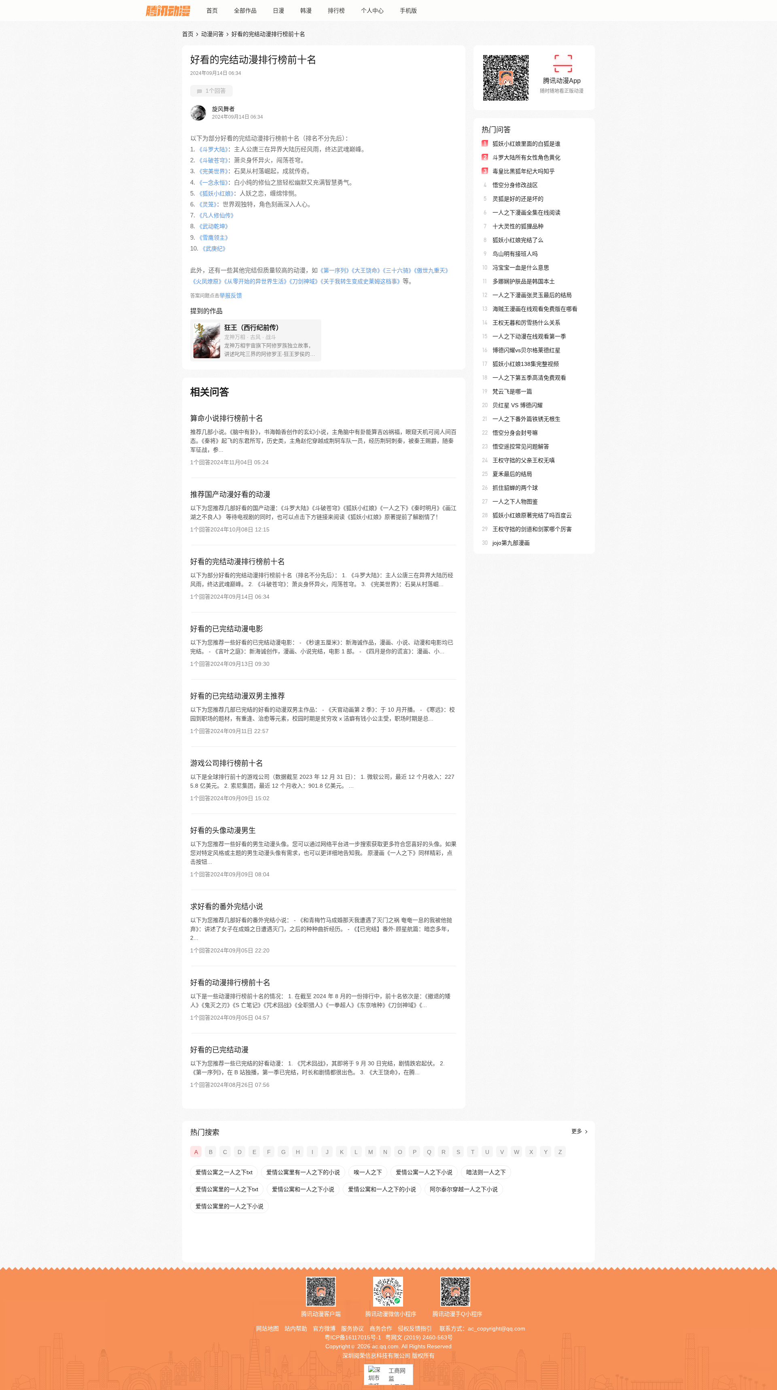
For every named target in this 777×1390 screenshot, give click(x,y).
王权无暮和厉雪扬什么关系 (526, 322)
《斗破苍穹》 (212, 160)
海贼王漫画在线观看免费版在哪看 (535, 309)
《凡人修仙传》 (216, 215)
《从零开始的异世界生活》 (256, 281)
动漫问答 (212, 34)
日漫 (278, 10)
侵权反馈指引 (415, 1328)
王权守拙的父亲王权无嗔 (524, 460)
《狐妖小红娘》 (215, 193)
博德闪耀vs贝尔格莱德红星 (526, 350)
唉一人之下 (368, 1172)
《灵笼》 (207, 204)
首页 (212, 10)
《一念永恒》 (212, 182)
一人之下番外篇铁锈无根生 (526, 419)
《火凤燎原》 (207, 281)
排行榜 (336, 10)
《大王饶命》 (367, 270)
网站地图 (267, 1328)
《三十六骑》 (398, 270)
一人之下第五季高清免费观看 (529, 377)
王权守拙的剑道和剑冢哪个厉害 (532, 529)
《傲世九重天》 (432, 270)
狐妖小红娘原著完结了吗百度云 (532, 515)
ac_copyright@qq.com (496, 1328)
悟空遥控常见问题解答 (521, 446)
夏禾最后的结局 (512, 474)
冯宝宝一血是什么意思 (521, 267)
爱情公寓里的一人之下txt (226, 1189)
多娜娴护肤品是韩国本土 (524, 281)
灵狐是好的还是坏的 (518, 199)
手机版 (408, 10)
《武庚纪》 (214, 248)
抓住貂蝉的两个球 (515, 488)
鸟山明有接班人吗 (515, 254)
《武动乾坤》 (214, 226)
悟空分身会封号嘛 (515, 432)
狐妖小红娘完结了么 (518, 240)
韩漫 (306, 10)
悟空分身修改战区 (515, 185)
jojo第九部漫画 (511, 543)
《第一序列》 (335, 270)
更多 (577, 1131)
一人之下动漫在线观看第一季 (529, 336)
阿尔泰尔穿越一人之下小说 (464, 1189)
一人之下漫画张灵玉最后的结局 (532, 295)
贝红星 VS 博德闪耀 (518, 405)
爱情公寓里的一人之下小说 (229, 1206)
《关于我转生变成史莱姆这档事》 (362, 281)
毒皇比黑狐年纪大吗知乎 (524, 171)
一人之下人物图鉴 (515, 501)
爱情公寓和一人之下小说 (303, 1189)
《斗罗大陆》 (212, 149)
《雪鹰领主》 (214, 237)
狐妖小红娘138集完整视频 (526, 364)
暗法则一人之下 (486, 1172)
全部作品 (245, 10)
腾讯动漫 (168, 10)
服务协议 (352, 1328)
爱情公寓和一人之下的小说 (382, 1189)
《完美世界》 (212, 171)
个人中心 (372, 10)
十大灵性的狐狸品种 (518, 226)
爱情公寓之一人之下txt (224, 1172)
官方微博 (324, 1328)
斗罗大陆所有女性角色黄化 (526, 157)
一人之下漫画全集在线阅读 (526, 212)
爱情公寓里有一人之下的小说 (303, 1172)
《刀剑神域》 (305, 281)
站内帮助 (295, 1328)
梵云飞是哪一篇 (512, 391)
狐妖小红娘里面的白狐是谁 (526, 143)
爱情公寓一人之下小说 (424, 1172)
